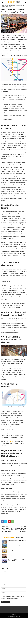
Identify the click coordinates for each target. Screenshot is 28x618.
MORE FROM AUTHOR (19, 537)
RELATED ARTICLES (8, 537)
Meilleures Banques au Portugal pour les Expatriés (16, 546)
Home (2, 5)
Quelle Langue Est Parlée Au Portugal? (15, 550)
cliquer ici (12, 441)
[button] (24, 2)
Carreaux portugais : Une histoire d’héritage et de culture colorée (17, 541)
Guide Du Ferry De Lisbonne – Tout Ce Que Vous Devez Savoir (7, 531)
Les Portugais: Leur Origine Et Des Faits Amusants (20, 530)
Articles (6, 5)
